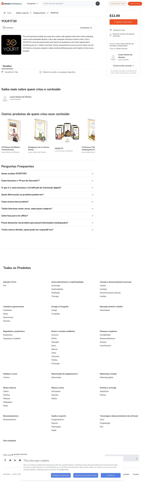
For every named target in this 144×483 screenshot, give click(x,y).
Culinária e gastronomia (13, 306)
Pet (4, 285)
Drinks (5, 314)
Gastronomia (8, 317)
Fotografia (55, 314)
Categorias (31, 3)
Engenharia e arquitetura (14, 331)
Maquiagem (7, 402)
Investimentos (105, 345)
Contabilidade (105, 335)
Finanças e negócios (108, 331)
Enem (53, 345)
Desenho (54, 395)
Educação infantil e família (111, 306)
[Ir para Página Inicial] (12, 3)
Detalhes (7, 66)
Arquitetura (7, 335)
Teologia (54, 296)
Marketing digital (106, 377)
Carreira (103, 285)
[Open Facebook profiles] (5, 460)
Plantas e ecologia (108, 388)
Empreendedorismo (107, 338)
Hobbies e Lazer (10, 374)
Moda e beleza (9, 388)
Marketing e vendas (108, 374)
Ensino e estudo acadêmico (63, 331)
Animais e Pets (9, 282)
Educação (55, 342)
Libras (53, 353)
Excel (102, 419)
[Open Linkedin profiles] (15, 460)
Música (54, 398)
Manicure (6, 398)
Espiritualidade (57, 289)
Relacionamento (9, 419)
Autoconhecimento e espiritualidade (67, 282)
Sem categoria (9, 440)
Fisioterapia (56, 427)
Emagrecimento (57, 419)
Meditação (55, 293)
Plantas (103, 395)
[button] (45, 173)
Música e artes (57, 388)
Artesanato (56, 391)
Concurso (54, 335)
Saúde (53, 430)
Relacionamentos (10, 416)
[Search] (98, 4)
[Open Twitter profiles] (10, 460)
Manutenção (56, 377)
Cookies (136, 474)
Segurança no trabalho (12, 338)
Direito (54, 338)
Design (54, 310)
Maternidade (105, 310)
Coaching (103, 289)
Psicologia (55, 363)
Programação (105, 423)
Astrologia (55, 285)
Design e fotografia (59, 306)
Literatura (55, 356)
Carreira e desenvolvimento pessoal (115, 282)
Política (54, 360)
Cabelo (6, 391)
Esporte (54, 423)
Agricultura (104, 391)
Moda (5, 405)
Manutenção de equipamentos (64, 374)
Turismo (6, 377)
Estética (6, 395)
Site (101, 427)
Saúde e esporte (58, 416)
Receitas (6, 321)
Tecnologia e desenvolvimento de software (119, 416)
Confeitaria (7, 310)
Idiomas (54, 349)
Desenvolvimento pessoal (110, 293)
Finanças (103, 342)
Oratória (103, 296)
